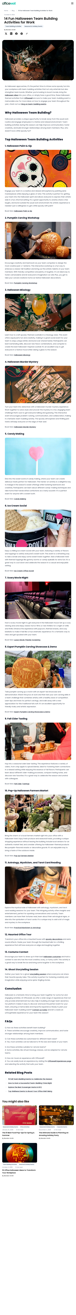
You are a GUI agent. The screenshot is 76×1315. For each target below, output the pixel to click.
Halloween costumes (52, 956)
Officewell (28, 98)
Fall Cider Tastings (21, 784)
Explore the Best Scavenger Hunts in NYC (25, 1087)
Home (6, 11)
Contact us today (39, 1010)
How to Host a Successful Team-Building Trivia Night (30, 1083)
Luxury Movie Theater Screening (27, 640)
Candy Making (20, 499)
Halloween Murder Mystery (25, 427)
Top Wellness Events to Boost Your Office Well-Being (30, 1091)
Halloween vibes (11, 95)
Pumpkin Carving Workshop (25, 283)
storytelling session (38, 974)
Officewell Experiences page (59, 1061)
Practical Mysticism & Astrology (27, 927)
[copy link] (27, 34)
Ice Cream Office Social (24, 571)
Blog (13, 11)
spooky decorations (54, 939)
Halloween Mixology (22, 355)
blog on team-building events (33, 104)
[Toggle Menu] (72, 3)
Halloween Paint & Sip (23, 211)
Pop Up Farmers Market (24, 856)
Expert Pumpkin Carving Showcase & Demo (32, 712)
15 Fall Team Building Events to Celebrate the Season (30, 1079)
